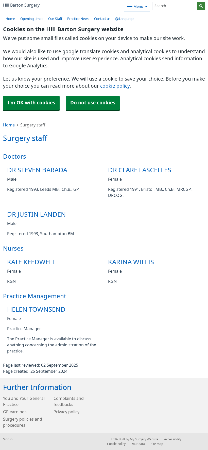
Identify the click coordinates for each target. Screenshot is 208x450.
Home (9, 125)
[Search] (201, 6)
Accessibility (172, 439)
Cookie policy (116, 443)
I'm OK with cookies (31, 102)
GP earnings (15, 412)
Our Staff (55, 19)
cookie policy (115, 86)
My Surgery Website (144, 439)
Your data (138, 443)
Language (126, 19)
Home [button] (10, 19)
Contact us (102, 19)
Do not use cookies (92, 102)
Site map (157, 443)
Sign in (7, 439)
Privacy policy (66, 412)
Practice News (78, 19)
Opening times (31, 19)
